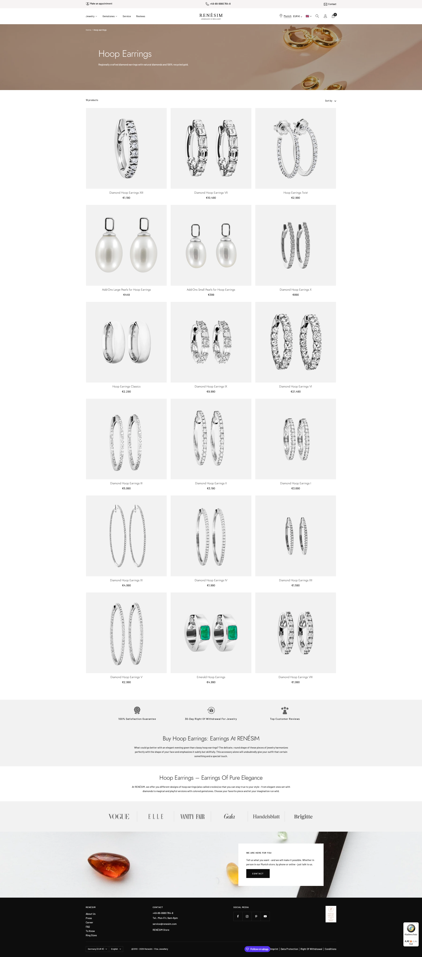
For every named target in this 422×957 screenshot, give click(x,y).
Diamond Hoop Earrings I (295, 483)
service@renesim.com (165, 923)
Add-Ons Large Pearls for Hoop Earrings (126, 289)
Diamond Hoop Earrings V (126, 677)
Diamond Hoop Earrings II (211, 483)
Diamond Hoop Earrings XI (126, 580)
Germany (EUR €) (96, 949)
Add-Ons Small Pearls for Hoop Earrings (211, 289)
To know (90, 931)
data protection (289, 948)
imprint (274, 948)
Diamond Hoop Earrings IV (211, 580)
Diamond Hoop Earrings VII (211, 193)
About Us (90, 914)
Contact (332, 3)
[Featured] (334, 101)
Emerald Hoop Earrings (211, 677)
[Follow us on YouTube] (265, 916)
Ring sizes (91, 935)
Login (325, 16)
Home (88, 30)
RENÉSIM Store (161, 929)
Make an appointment (101, 4)
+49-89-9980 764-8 (220, 3)
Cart (335, 15)
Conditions (330, 948)
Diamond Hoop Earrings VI (295, 386)
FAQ (88, 926)
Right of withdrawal (311, 948)
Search (317, 16)
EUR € (296, 16)
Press (89, 918)
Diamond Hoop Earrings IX (211, 386)
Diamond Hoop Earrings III (126, 483)
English (308, 16)
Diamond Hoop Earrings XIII (126, 193)
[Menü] (417, 924)
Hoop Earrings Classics (126, 386)
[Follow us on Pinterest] (256, 916)
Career (89, 922)
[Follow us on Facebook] (237, 916)
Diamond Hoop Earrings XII (295, 580)
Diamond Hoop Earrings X (296, 289)
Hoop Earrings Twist (296, 193)
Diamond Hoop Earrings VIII (296, 677)
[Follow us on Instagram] (247, 916)
